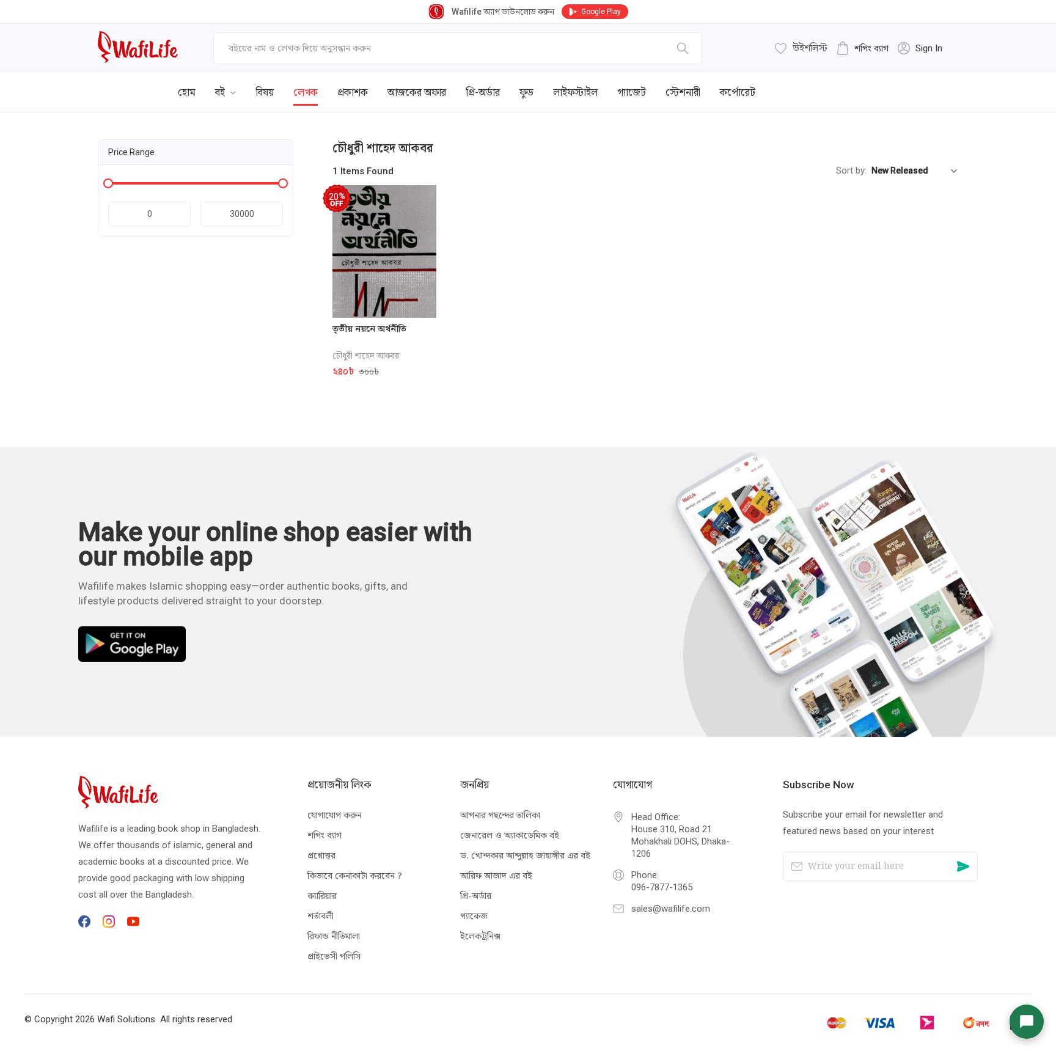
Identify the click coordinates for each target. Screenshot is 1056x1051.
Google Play (601, 11)
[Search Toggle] (891, 83)
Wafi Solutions (126, 1019)
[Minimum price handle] (108, 183)
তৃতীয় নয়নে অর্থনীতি (369, 328)
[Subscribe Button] (963, 866)
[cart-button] (930, 83)
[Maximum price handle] (283, 183)
